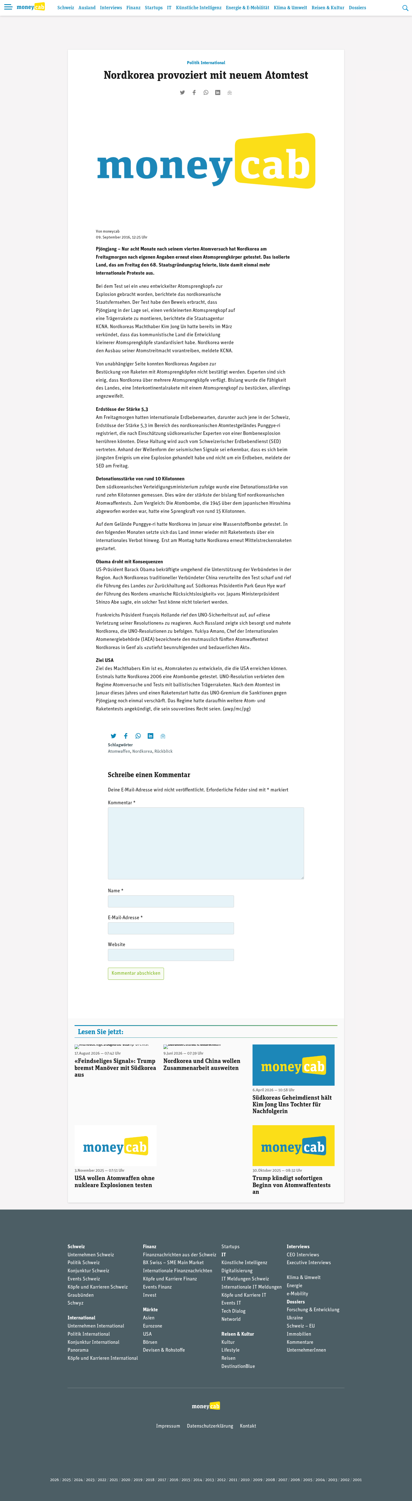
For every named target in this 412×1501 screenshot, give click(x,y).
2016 (174, 1480)
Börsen (150, 1342)
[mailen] (229, 92)
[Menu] (8, 8)
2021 (114, 1480)
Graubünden (81, 1295)
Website (116, 945)
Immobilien (299, 1334)
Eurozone (152, 1326)
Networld (231, 1319)
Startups (154, 8)
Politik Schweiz (84, 1263)
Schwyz (76, 1303)
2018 (150, 1480)
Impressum (168, 1426)
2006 (295, 1480)
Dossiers (357, 8)
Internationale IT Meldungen (251, 1287)
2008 (270, 1480)
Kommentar (122, 803)
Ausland (87, 8)
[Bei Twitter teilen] (182, 92)
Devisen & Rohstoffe (164, 1350)
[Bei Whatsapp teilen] (206, 92)
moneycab (111, 232)
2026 (54, 1480)
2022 (102, 1480)
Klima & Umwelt (290, 8)
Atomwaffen (119, 751)
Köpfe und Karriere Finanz (170, 1279)
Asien (148, 1318)
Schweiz (65, 8)
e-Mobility (297, 1294)
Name (116, 891)
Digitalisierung (237, 1271)
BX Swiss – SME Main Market (173, 1263)
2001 (357, 1480)
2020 (125, 1480)
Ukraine (295, 1318)
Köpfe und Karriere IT (243, 1295)
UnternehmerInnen (306, 1350)
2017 (162, 1480)
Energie (294, 1286)
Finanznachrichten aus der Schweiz (179, 1255)
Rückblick (163, 751)
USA (147, 1334)
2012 (221, 1480)
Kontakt (248, 1426)
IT (169, 8)
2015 (186, 1480)
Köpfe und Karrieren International (103, 1358)
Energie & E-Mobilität (247, 8)
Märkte (150, 1310)
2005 (307, 1480)
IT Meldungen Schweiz (245, 1279)
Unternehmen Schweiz (91, 1255)
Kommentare (300, 1342)
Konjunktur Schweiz (88, 1271)
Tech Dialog (233, 1311)
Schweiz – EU (301, 1326)
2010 (245, 1480)
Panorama (78, 1350)
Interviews (111, 8)
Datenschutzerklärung (210, 1426)
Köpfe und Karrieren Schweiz (98, 1287)
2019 (138, 1480)
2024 (78, 1480)
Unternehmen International (96, 1326)
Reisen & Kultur (328, 8)
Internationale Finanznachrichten (177, 1271)
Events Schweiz (84, 1279)
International (81, 1318)
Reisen (228, 1358)
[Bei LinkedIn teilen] (218, 92)
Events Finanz (157, 1287)
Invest (149, 1295)
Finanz (133, 8)
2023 (90, 1480)
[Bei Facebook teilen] (194, 92)
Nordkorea (142, 751)
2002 (345, 1480)
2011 (233, 1480)
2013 (209, 1480)
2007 (282, 1480)
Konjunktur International (93, 1342)
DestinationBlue (238, 1366)
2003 (332, 1480)
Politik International (206, 63)
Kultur (228, 1342)
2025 (66, 1480)
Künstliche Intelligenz (198, 8)
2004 (320, 1480)
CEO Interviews (303, 1255)
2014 (197, 1480)
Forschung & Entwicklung (313, 1310)
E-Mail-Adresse (125, 918)
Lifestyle (230, 1350)
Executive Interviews (309, 1263)
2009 (257, 1480)
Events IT (231, 1303)
